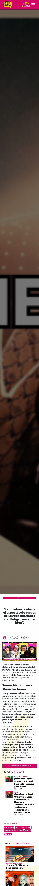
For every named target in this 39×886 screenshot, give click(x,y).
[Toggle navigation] (33, 4)
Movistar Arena (22, 827)
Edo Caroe (9, 827)
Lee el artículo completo (19, 766)
